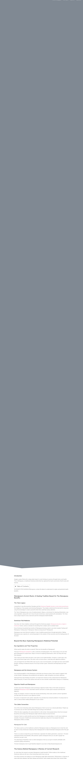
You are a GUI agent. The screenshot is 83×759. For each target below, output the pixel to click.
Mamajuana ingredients (25, 651)
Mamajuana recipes (24, 689)
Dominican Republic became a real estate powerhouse (54, 606)
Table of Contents (23, 586)
